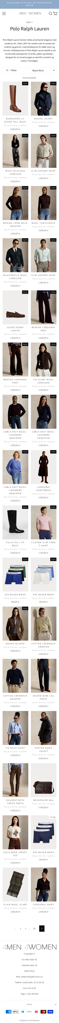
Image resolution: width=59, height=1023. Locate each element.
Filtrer (13, 70)
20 (34, 928)
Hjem (28, 22)
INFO (29, 1004)
